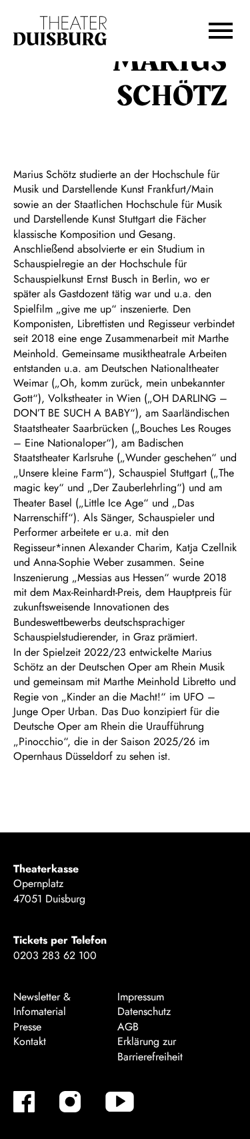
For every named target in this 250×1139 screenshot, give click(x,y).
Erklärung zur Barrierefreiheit (150, 1049)
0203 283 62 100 (55, 955)
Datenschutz (144, 1011)
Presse (27, 1026)
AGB (128, 1026)
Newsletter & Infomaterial (42, 1004)
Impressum (140, 996)
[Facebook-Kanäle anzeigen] (24, 1101)
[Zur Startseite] (60, 31)
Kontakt (29, 1041)
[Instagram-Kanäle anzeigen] (70, 1101)
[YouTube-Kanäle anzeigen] (119, 1101)
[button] (221, 31)
